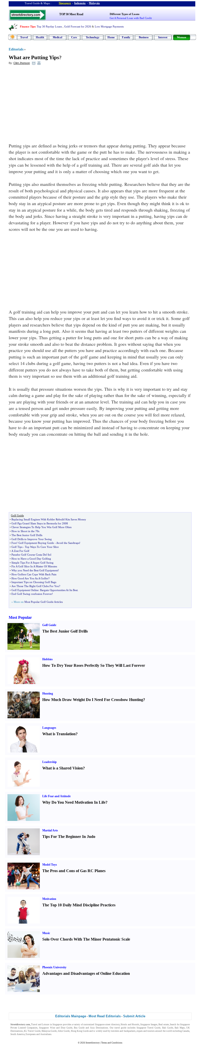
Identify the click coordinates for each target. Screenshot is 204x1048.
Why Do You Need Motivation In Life (73, 802)
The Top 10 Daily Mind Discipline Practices (78, 905)
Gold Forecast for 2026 (77, 26)
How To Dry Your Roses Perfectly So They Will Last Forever (93, 665)
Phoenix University (54, 967)
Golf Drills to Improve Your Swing (31, 539)
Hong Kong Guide (80, 1031)
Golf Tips (16, 546)
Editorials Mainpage (70, 1016)
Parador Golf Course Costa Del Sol (31, 554)
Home (111, 37)
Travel (24, 37)
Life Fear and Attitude (56, 796)
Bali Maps (180, 1028)
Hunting (47, 693)
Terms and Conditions (111, 1043)
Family (126, 37)
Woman (181, 37)
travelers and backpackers (123, 1031)
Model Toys (49, 864)
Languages (49, 727)
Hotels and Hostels (130, 1024)
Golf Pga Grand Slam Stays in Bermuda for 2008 (39, 523)
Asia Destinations (99, 1028)
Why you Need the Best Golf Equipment (34, 570)
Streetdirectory (93, 1043)
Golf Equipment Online (25, 590)
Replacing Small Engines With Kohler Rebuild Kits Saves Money (48, 519)
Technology (93, 37)
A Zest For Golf (20, 550)
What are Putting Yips (34, 57)
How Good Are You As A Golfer (29, 578)
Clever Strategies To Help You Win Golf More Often (41, 527)
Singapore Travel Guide (148, 1028)
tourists (151, 1031)
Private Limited (18, 1028)
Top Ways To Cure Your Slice (42, 546)
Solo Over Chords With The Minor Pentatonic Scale (86, 939)
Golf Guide (49, 625)
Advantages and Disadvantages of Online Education (86, 973)
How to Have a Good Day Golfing (31, 558)
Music (46, 933)
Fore (14, 542)
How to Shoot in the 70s (25, 531)
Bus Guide (79, 1028)
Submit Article (134, 1016)
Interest (162, 37)
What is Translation (59, 734)
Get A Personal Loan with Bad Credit (131, 17)
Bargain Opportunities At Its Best (59, 590)
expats (140, 1031)
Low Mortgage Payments (109, 26)
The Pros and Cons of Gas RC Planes (73, 871)
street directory (112, 1024)
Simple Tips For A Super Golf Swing (32, 562)
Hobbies (47, 659)
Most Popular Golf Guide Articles (43, 601)
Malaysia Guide (49, 1031)
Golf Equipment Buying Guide (36, 542)
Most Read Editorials (105, 1016)
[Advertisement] (49, 105)
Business (144, 37)
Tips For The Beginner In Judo (68, 836)
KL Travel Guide (32, 1031)
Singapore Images (148, 1024)
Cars (74, 37)
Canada (185, 1031)
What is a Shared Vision (62, 768)
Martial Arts (50, 830)
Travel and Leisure (40, 1024)
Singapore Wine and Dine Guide (55, 1028)
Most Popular (20, 617)
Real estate (163, 1024)
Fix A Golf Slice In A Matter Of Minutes (34, 566)
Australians (45, 1034)
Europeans (31, 1034)
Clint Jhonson (21, 62)
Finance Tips (27, 26)
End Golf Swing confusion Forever (31, 593)
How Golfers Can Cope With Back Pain (33, 574)
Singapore (65, 2)
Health (40, 37)
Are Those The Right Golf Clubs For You (35, 586)
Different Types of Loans (124, 13)
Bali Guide (167, 1028)
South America (17, 1034)
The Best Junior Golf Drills (26, 535)
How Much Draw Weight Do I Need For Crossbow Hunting (92, 700)
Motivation (49, 899)
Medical (57, 37)
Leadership (49, 762)
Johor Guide (64, 1031)
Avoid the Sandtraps (67, 542)
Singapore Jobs (59, 1034)
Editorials (16, 49)
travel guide (120, 1028)
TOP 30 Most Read (71, 14)
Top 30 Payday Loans (49, 26)
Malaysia (94, 2)
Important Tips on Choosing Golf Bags (33, 582)
